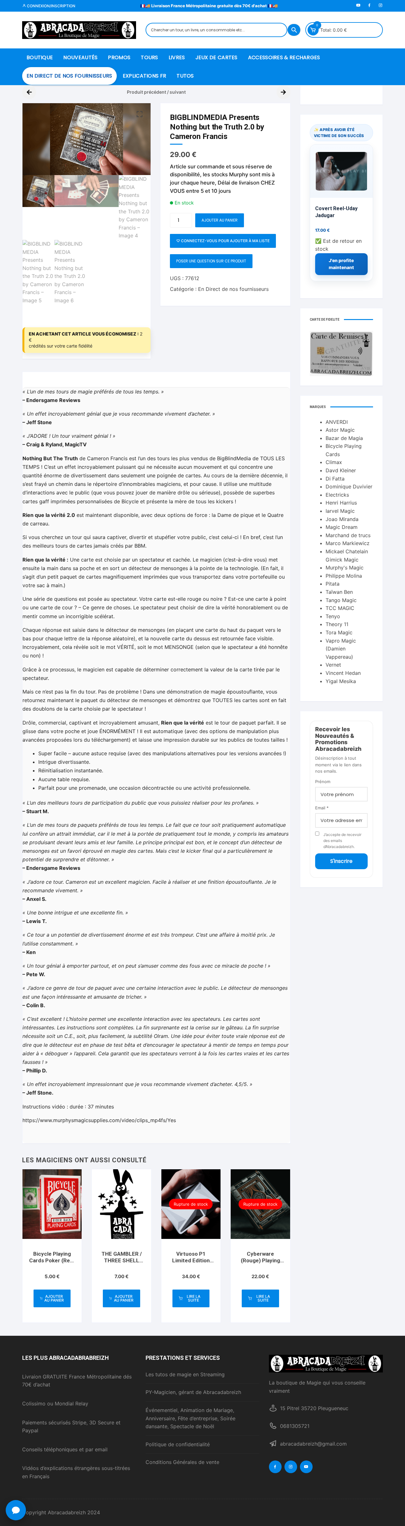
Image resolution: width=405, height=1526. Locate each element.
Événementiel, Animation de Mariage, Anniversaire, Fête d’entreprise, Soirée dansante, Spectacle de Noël (190, 1418)
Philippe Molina (344, 576)
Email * (322, 807)
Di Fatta (335, 478)
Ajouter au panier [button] (54, 1298)
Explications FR (144, 75)
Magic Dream (342, 527)
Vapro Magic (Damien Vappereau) (341, 648)
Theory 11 (337, 624)
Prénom (322, 781)
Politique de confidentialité (178, 1444)
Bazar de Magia (344, 438)
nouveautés (80, 57)
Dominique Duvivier (349, 486)
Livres (177, 57)
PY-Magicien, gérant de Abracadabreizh (193, 1392)
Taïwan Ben (339, 592)
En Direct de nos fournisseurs (69, 75)
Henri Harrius (341, 502)
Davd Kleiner (341, 470)
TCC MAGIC (340, 608)
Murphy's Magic (345, 567)
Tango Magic (341, 600)
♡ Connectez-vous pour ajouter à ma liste (223, 240)
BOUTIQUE (40, 57)
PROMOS (119, 57)
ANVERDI (337, 422)
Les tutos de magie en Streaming (185, 1374)
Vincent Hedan (343, 673)
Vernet (333, 665)
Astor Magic (340, 430)
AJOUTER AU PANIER (220, 220)
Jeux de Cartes (217, 57)
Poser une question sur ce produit (211, 261)
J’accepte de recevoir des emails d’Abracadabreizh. (342, 840)
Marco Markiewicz (348, 543)
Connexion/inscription (50, 5)
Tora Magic (339, 632)
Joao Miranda (342, 519)
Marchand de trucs (348, 535)
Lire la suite (193, 1298)
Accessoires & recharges (284, 57)
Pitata (333, 584)
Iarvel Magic (340, 511)
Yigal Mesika (341, 681)
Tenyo (333, 616)
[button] (139, 114)
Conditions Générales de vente (182, 1462)
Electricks (337, 495)
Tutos (185, 75)
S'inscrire (341, 861)
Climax (334, 462)
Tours (149, 57)
